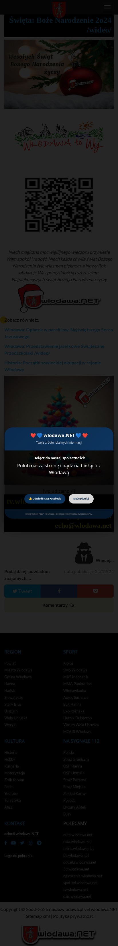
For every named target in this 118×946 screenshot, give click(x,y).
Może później (81, 498)
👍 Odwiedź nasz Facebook (45, 498)
